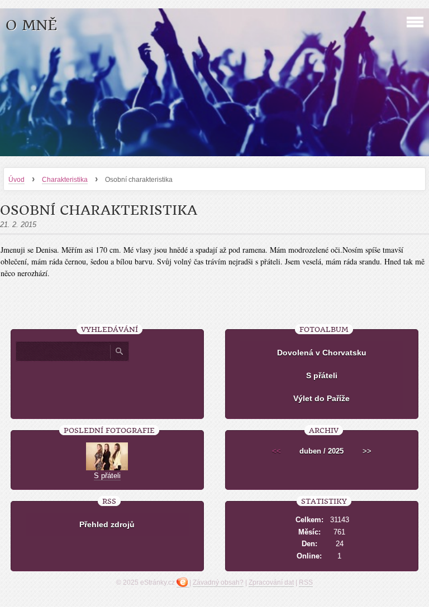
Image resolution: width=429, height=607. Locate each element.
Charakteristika (65, 180)
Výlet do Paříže (321, 398)
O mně (31, 25)
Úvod (16, 180)
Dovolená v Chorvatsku (321, 352)
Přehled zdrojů (107, 524)
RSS (306, 582)
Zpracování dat (271, 582)
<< (276, 451)
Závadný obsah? (218, 582)
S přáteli (321, 375)
